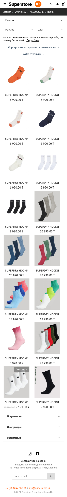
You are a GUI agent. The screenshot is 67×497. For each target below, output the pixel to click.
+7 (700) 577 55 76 (15, 488)
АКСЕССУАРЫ (37, 12)
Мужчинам (20, 12)
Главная (7, 12)
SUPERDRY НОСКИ (16, 95)
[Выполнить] (51, 476)
